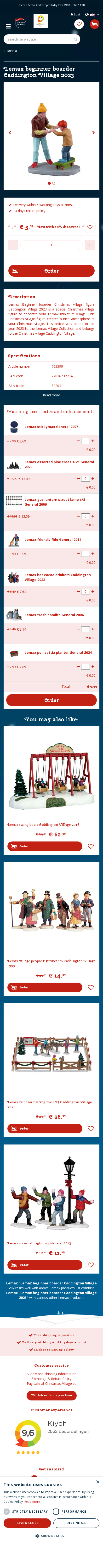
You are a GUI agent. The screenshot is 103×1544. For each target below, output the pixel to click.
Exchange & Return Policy (51, 1378)
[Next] (93, 132)
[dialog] (51, 1510)
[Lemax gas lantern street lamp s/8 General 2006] (14, 500)
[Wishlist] (79, 24)
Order (24, 846)
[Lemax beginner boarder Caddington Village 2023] (51, 136)
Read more (51, 395)
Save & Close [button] (27, 1523)
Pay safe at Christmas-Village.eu (51, 1383)
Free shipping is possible (54, 1335)
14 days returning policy (54, 1349)
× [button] (97, 1482)
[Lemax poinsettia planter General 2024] (14, 652)
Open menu (8, 25)
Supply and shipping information (51, 1374)
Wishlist (91, 846)
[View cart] (94, 24)
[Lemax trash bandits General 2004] (14, 614)
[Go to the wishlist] (79, 24)
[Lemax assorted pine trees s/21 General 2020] (14, 464)
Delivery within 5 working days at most (54, 1342)
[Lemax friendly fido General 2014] (14, 540)
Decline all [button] (76, 1523)
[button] (51, 1535)
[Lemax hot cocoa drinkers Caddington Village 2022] (14, 577)
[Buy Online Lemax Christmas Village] (20, 21)
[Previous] (9, 132)
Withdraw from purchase (51, 1395)
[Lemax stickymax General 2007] (14, 426)
